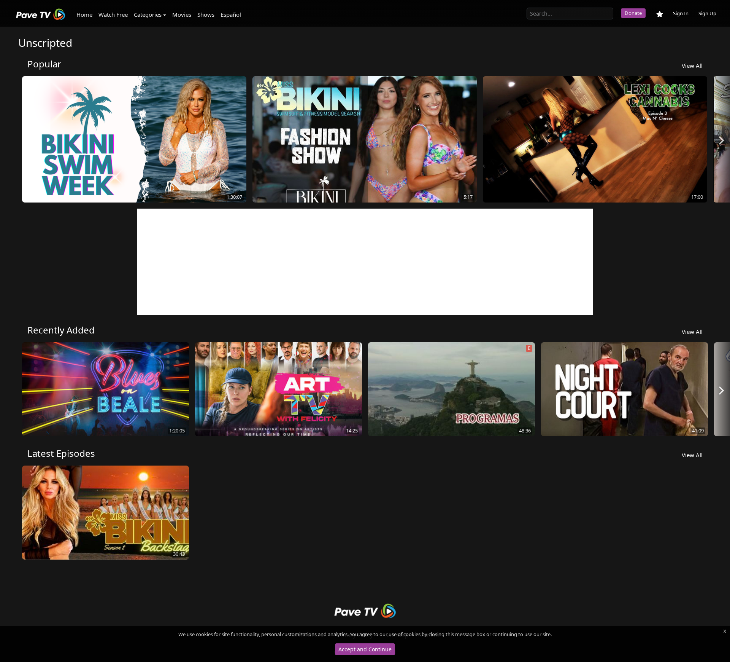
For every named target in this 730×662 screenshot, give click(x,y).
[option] (134, 140)
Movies (181, 14)
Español (231, 14)
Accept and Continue (365, 649)
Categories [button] (148, 14)
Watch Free (113, 14)
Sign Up (707, 13)
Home (84, 14)
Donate (633, 13)
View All (692, 65)
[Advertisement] (365, 262)
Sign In (681, 13)
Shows (205, 14)
